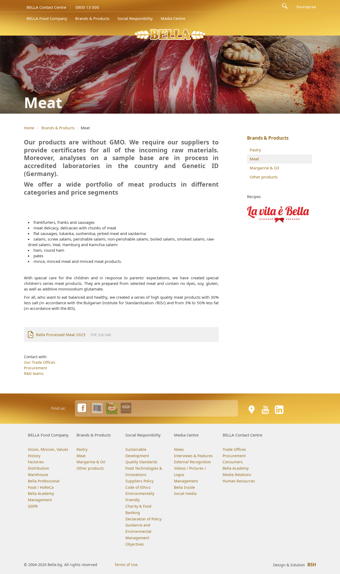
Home (29, 127)
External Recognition (192, 461)
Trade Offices (234, 449)
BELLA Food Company (47, 18)
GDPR (33, 506)
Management (40, 499)
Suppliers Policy (139, 480)
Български (306, 7)
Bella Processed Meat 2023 (61, 334)
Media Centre (173, 18)
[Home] (170, 33)
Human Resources (239, 480)
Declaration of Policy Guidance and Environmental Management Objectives (143, 531)
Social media (185, 493)
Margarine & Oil (264, 167)
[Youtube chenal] (265, 409)
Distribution (38, 468)
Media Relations (237, 474)
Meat (254, 158)
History (34, 455)
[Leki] (111, 408)
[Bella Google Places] (251, 409)
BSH (311, 565)
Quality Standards (141, 461)
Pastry (255, 149)
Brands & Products (92, 18)
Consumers (233, 461)
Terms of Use (126, 564)
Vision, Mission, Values (48, 449)
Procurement (35, 367)
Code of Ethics (138, 487)
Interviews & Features (193, 455)
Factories (36, 461)
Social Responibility (135, 18)
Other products (264, 176)
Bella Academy (41, 493)
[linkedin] (279, 409)
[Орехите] (126, 408)
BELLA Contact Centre (46, 7)
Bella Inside (184, 487)
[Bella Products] (97, 408)
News (179, 449)
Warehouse (38, 474)
